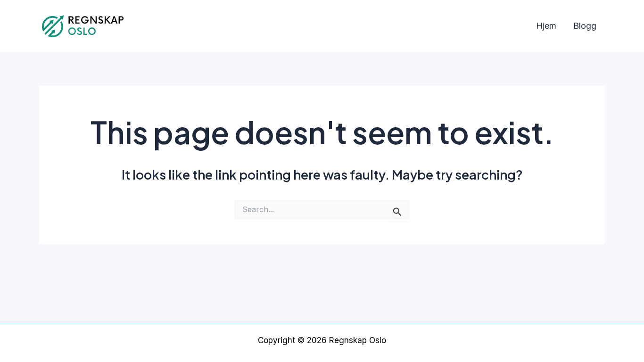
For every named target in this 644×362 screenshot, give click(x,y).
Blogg (584, 26)
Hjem (546, 26)
